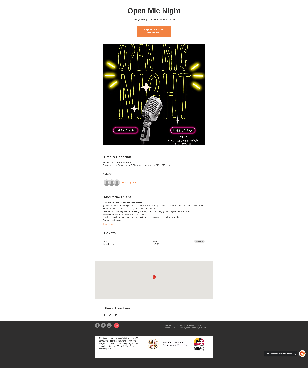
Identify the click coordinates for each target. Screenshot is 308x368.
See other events (154, 32)
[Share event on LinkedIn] (116, 315)
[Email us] (116, 325)
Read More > (109, 224)
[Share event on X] (110, 315)
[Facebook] (97, 325)
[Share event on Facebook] (104, 315)
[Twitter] (103, 325)
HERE (114, 348)
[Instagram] (109, 325)
